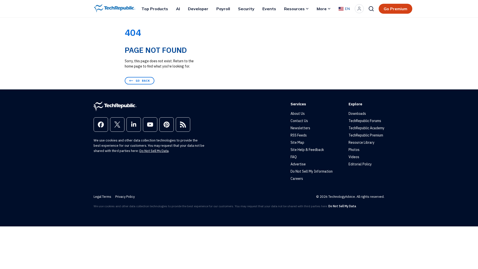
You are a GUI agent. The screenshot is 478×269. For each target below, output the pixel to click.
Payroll (223, 8)
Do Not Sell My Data (154, 151)
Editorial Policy (360, 164)
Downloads (357, 113)
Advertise (298, 164)
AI (178, 8)
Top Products (154, 8)
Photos (354, 149)
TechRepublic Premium (366, 135)
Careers (297, 178)
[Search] (371, 8)
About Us (298, 113)
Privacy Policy (125, 197)
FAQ (294, 157)
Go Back (143, 80)
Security (246, 8)
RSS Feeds (299, 135)
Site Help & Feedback (307, 149)
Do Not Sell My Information (312, 171)
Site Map (297, 142)
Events (269, 8)
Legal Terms (102, 197)
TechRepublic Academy (366, 128)
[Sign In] (359, 8)
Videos (354, 157)
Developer (198, 8)
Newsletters (300, 128)
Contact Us (299, 121)
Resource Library (361, 142)
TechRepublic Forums (365, 121)
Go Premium (395, 8)
